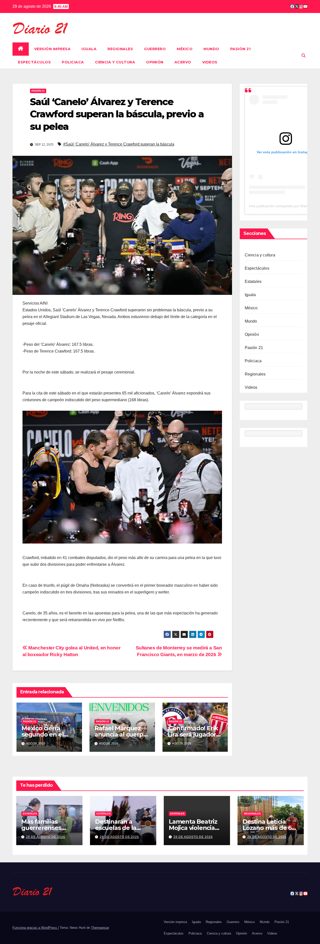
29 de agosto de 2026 (45, 837)
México (184, 49)
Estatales (253, 281)
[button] (304, 55)
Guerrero (155, 49)
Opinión (155, 62)
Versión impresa (52, 49)
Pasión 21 (240, 49)
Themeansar (100, 928)
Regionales (120, 49)
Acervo (182, 62)
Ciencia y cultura (115, 62)
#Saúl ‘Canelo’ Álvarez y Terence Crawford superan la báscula (118, 144)
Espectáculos (34, 62)
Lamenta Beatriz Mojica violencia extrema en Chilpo (196, 828)
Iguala (89, 49)
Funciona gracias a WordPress (35, 928)
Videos (210, 62)
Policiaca (73, 62)
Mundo (211, 49)
